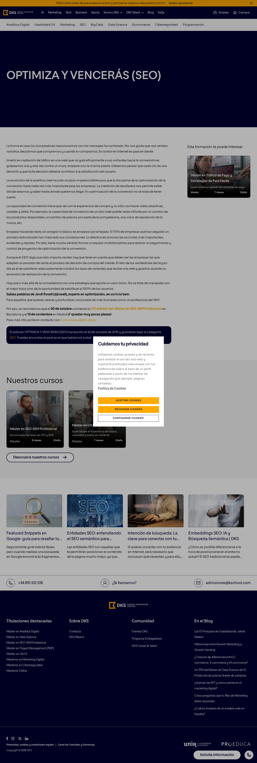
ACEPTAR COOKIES (128, 400)
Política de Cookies (112, 388)
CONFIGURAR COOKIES (128, 418)
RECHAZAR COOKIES (128, 409)
